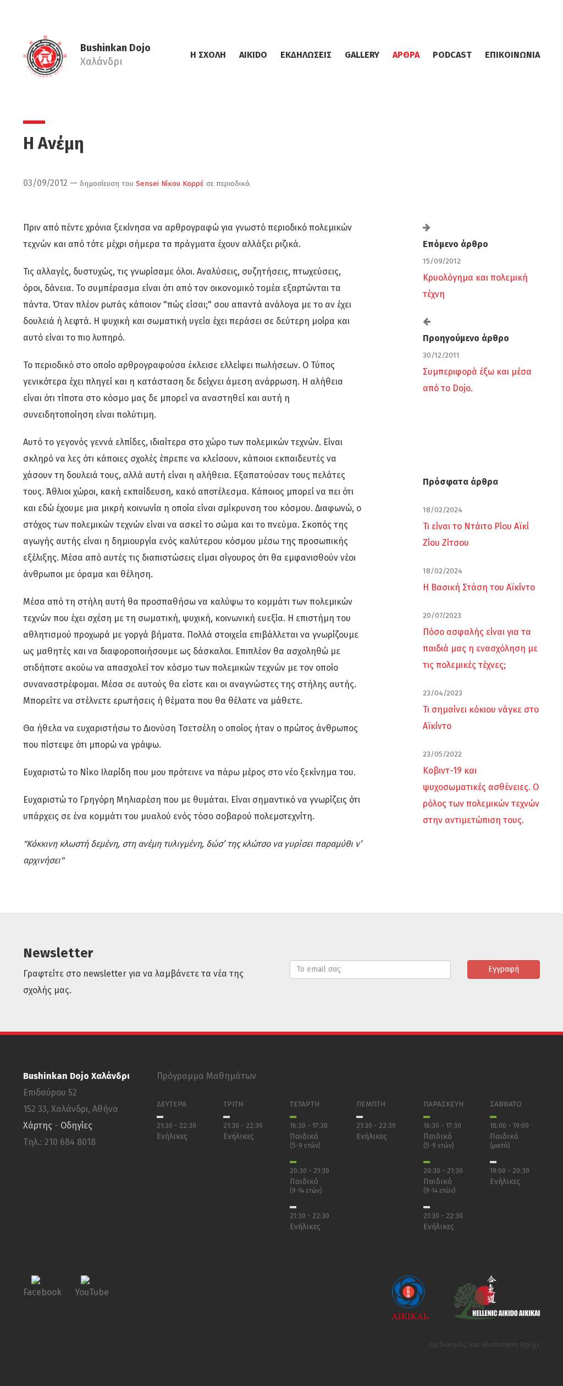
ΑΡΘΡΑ (406, 55)
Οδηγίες (76, 1125)
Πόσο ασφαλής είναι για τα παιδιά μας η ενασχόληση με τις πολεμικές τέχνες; (480, 648)
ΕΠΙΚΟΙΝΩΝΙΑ (512, 55)
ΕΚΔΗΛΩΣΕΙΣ (306, 55)
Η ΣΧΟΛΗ (208, 55)
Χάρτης (37, 1125)
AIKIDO (253, 55)
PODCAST (452, 55)
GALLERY (362, 55)
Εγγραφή (503, 969)
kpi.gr (530, 1344)
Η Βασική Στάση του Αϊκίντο (479, 587)
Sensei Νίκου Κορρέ (170, 183)
